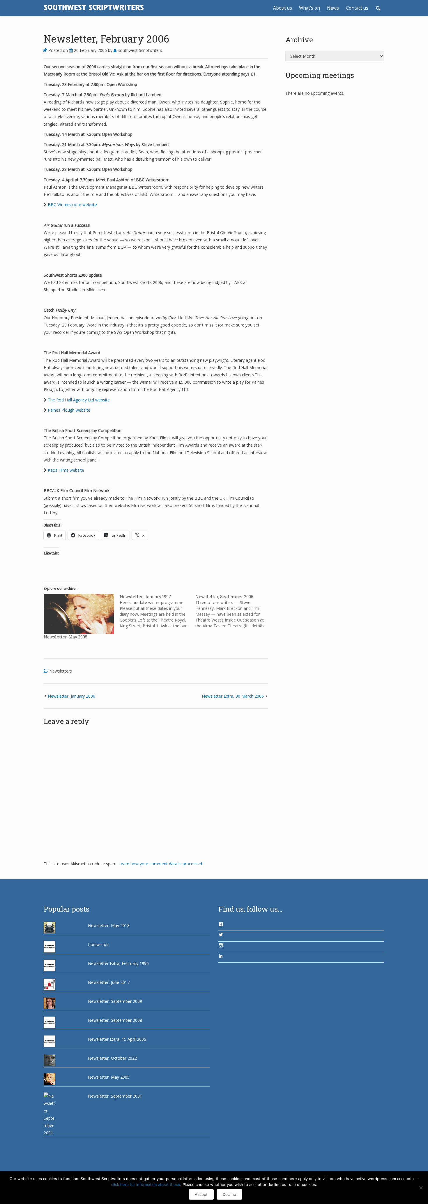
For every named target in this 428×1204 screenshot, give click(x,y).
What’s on (309, 8)
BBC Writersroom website (72, 204)
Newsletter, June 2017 (109, 982)
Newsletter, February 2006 (106, 38)
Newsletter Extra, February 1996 (118, 963)
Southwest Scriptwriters (139, 50)
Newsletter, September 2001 (115, 1096)
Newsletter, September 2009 (115, 1001)
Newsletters (60, 671)
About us (282, 8)
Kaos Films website (66, 470)
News (333, 8)
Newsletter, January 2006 (71, 696)
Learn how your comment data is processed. (161, 863)
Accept (201, 1194)
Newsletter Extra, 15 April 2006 (117, 1039)
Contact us (357, 8)
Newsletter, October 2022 (112, 1058)
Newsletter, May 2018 (109, 925)
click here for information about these (145, 1184)
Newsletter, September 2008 (115, 1020)
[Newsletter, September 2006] (233, 611)
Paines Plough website (69, 410)
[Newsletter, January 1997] (158, 611)
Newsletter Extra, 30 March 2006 (233, 696)
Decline (229, 1194)
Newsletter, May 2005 (65, 637)
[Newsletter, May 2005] (79, 614)
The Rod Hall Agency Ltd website (79, 400)
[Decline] (421, 1188)
